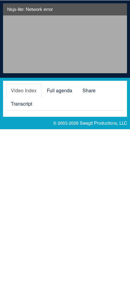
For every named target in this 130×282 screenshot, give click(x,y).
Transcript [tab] (21, 103)
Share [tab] (89, 90)
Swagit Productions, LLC (103, 123)
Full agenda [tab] (59, 90)
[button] (120, 11)
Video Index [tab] (24, 90)
